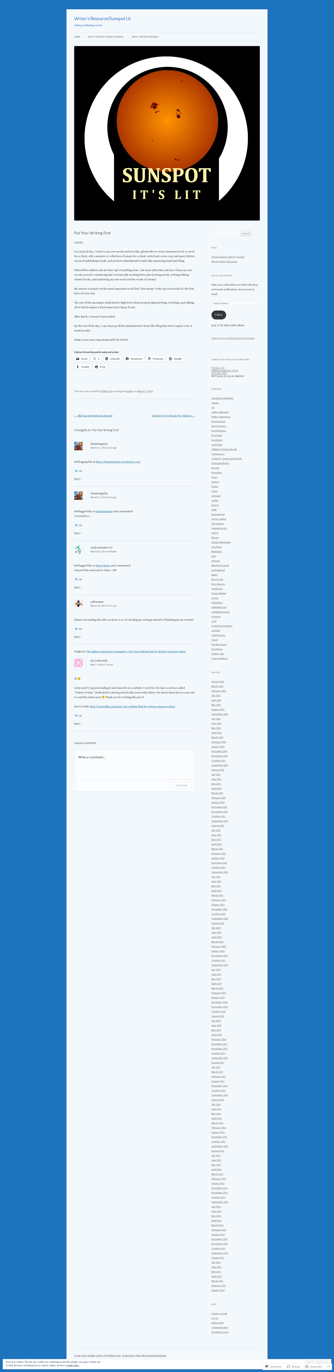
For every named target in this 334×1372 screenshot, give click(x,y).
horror (215, 505)
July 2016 (216, 1104)
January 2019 (218, 997)
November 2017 (219, 1048)
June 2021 (216, 881)
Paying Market (218, 593)
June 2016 (216, 1109)
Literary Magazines (221, 542)
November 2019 (219, 955)
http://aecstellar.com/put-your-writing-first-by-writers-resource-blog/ (132, 706)
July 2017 (216, 1067)
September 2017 (219, 1058)
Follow (218, 314)
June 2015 (216, 1160)
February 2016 (218, 1127)
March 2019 (217, 988)
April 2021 (216, 890)
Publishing (216, 602)
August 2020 (217, 923)
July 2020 (216, 928)
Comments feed (219, 1327)
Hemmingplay (104, 511)
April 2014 (216, 1220)
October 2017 (218, 1053)
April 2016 (216, 1118)
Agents (215, 403)
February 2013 (218, 1285)
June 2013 (216, 1267)
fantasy (215, 482)
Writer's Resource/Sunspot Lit (102, 18)
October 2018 (218, 1011)
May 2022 (216, 839)
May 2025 (216, 705)
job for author (219, 519)
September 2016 (219, 1095)
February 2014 (218, 1230)
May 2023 (216, 784)
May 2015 (216, 1164)
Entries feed (217, 1322)
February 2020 (218, 946)
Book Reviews (218, 430)
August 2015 (217, 1151)
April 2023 (216, 788)
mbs (213, 556)
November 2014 (219, 1192)
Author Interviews (220, 416)
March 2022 (217, 849)
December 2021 (219, 862)
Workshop (217, 649)
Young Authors (219, 658)
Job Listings (217, 523)
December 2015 (219, 1137)
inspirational (218, 514)
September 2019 (219, 965)
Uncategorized (219, 644)
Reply (77, 478)
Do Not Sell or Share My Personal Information (144, 1355)
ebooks (215, 468)
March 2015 (217, 1174)
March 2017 (217, 1072)
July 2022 (216, 830)
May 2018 (216, 1030)
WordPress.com (220, 1332)
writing (129, 391)
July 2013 (216, 1262)
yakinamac (97, 601)
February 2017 (218, 1076)
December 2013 (219, 1239)
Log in (214, 1318)
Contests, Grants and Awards (226, 458)
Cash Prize (216, 444)
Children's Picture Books (224, 449)
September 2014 (219, 1202)
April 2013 (216, 1276)
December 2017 (219, 1044)
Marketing (216, 551)
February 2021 (218, 900)
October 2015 (218, 1141)
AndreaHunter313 (101, 547)
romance (216, 616)
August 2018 (217, 1016)
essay (214, 477)
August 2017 (217, 1062)
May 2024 (216, 728)
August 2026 (217, 681)
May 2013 (216, 1271)
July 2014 (216, 1206)
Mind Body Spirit (220, 565)
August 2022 (217, 825)
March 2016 (217, 1123)
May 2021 (216, 886)
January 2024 (218, 746)
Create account (219, 1313)
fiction (214, 486)
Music (214, 574)
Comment (182, 785)
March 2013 (217, 1281)
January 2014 (218, 1234)
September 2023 (219, 765)
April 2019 (216, 983)
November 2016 (219, 1086)
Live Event (216, 547)
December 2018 (219, 1002)
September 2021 (219, 872)
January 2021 (218, 904)
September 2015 (219, 1146)
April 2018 (216, 1034)
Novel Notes (103, 565)
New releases (218, 584)
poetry (214, 598)
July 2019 (216, 969)
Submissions (218, 635)
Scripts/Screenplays (222, 626)
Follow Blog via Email (222, 276)
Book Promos (218, 426)
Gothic (214, 500)
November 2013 (219, 1243)
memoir (215, 560)
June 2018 (216, 1025)
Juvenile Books (219, 528)
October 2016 (218, 1090)
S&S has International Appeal (93, 415)
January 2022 (218, 858)
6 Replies (78, 242)
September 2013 (219, 1253)
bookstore (217, 440)
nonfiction (216, 588)
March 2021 (217, 895)
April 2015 (216, 1169)
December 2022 (219, 807)
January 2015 (218, 1183)
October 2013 (218, 1248)
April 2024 (216, 732)
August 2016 (217, 1099)
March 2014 (217, 1225)
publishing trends (220, 612)
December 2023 (219, 751)
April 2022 (216, 844)
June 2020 (216, 932)
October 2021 (218, 867)
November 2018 (219, 1007)
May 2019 (216, 979)
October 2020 (218, 914)
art (212, 407)
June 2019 (216, 974)
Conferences (218, 454)
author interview (220, 412)
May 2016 (216, 1113)
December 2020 (219, 909)
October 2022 (218, 816)
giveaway (216, 495)
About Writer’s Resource (145, 37)
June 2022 (216, 835)
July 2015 (216, 1155)
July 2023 (216, 774)
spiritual (215, 630)
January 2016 (218, 1132)
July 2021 (216, 876)
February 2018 (218, 1039)
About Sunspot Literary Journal (106, 37)
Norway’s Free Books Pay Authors (173, 415)
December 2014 (219, 1188)
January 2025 (218, 709)
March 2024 (217, 737)
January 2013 (218, 1290)
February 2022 (218, 853)
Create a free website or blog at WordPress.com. (97, 1355)
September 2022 (219, 821)
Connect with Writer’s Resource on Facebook (233, 338)
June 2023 (216, 779)
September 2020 (219, 918)
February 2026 (218, 691)
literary (215, 537)
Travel (214, 639)
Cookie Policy (72, 1365)
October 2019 (218, 960)
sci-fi (213, 621)
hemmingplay (99, 443)
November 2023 (219, 756)
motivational (218, 570)
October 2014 (218, 1197)
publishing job (219, 607)
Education (216, 472)
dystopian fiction (220, 463)
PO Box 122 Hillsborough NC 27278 (224, 369)
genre (214, 491)
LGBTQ (215, 533)
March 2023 (217, 793)
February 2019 (218, 993)
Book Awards (218, 421)
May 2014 (216, 1216)
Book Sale (216, 435)
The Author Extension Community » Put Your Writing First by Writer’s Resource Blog (135, 651)
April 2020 (216, 937)
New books (217, 579)
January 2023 (218, 802)
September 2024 (219, 714)
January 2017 (218, 1081)
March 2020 (217, 941)
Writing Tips (106, 391)
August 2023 (217, 770)
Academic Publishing (222, 398)
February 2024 (218, 742)
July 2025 (216, 695)
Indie (214, 509)
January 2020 (218, 951)
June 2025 (216, 700)
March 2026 (217, 686)
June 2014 (216, 1211)
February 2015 (218, 1178)
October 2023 (218, 760)
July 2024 (216, 718)
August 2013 (217, 1257)
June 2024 (216, 723)
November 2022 (219, 811)
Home (77, 37)
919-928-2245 (219, 373)
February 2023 (218, 797)
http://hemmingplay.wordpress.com (118, 461)
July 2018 (216, 1020)
